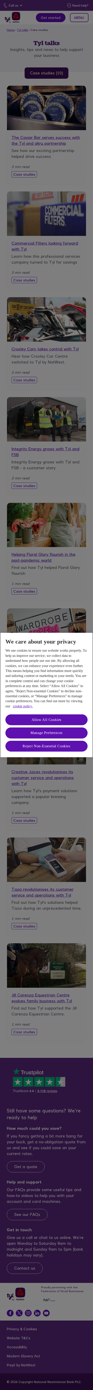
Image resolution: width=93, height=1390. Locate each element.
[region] (46, 695)
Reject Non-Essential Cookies (46, 746)
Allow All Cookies (47, 720)
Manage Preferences (46, 733)
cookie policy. (23, 706)
